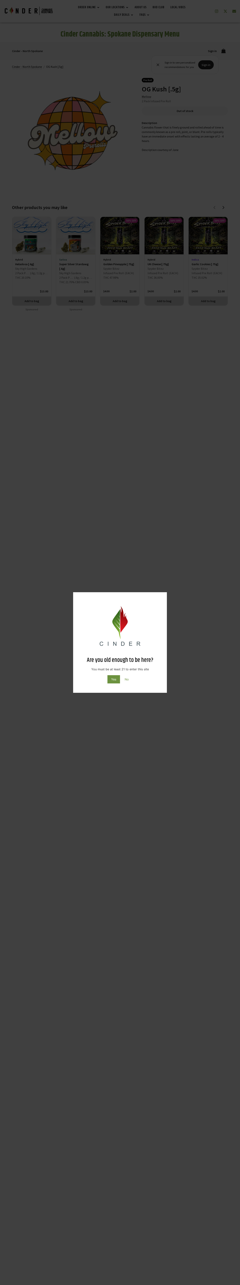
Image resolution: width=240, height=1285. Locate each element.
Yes (113, 679)
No (127, 679)
